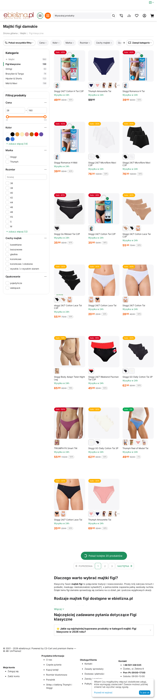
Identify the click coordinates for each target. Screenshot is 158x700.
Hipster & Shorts (26, 78)
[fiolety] (41, 134)
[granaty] (8, 139)
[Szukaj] (113, 15)
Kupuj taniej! (52, 669)
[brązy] (32, 134)
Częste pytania (53, 664)
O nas (49, 659)
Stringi (26, 69)
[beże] (22, 134)
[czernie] (12, 134)
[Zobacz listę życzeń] (137, 16)
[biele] (8, 134)
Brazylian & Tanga (26, 73)
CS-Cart (48, 648)
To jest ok (145, 692)
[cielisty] (17, 134)
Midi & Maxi (26, 83)
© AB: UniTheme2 (12, 651)
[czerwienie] (36, 134)
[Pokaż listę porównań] (129, 16)
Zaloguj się (13, 671)
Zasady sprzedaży (94, 668)
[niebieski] (12, 139)
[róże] (27, 134)
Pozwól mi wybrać (103, 692)
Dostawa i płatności (94, 673)
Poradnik (50, 679)
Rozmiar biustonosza (56, 674)
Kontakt (88, 663)
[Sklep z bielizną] (18, 15)
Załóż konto (14, 676)
